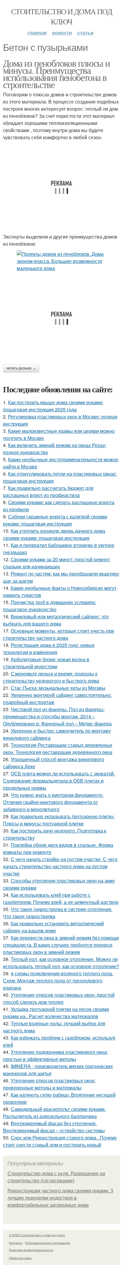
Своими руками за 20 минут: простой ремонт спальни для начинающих (56, 563)
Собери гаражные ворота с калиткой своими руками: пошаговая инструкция (55, 520)
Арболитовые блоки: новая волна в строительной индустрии (46, 663)
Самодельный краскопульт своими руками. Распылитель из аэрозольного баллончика (54, 1113)
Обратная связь (20, 1258)
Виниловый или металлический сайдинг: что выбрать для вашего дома (56, 620)
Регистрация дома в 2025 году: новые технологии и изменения (49, 649)
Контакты (15, 1243)
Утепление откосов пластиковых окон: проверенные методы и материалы (49, 1084)
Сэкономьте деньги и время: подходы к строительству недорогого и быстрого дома (51, 677)
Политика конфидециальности (31, 1250)
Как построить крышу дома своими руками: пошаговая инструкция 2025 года (53, 406)
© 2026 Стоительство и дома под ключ (37, 1235)
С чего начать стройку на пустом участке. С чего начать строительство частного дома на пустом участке (60, 866)
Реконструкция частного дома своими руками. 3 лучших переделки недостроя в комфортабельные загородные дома (60, 1198)
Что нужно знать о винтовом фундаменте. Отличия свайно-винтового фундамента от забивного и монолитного (53, 802)
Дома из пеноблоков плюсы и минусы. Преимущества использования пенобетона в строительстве (56, 74)
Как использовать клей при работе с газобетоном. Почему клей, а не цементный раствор (61, 898)
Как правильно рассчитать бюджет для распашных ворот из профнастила (48, 492)
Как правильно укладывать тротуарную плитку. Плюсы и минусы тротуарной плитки (59, 820)
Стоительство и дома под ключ (61, 16)
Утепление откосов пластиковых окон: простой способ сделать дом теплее (59, 998)
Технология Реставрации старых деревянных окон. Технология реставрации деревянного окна (57, 748)
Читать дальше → (21, 368)
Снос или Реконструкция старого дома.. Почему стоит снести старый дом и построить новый (60, 1141)
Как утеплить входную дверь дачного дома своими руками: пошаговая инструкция (54, 534)
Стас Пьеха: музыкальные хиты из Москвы (58, 687)
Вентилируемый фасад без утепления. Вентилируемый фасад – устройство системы (54, 1127)
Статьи (85, 32)
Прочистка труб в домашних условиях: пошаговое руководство (49, 606)
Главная (37, 32)
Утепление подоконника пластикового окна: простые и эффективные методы (55, 1055)
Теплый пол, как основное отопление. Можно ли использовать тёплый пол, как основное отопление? (61, 963)
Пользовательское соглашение (47, 1243)
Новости (62, 32)
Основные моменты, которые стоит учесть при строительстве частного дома (58, 634)
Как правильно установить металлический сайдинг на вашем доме (53, 927)
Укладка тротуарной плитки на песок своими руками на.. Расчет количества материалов (56, 1013)
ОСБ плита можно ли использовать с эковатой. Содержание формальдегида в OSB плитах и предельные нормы (59, 780)
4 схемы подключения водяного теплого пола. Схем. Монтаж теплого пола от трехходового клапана (58, 980)
